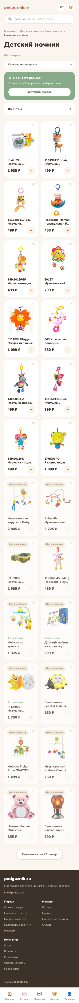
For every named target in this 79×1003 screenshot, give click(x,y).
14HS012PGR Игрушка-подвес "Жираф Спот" (20, 282)
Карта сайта (12, 969)
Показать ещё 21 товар (39, 854)
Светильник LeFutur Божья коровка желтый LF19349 (56, 704)
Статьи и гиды (13, 907)
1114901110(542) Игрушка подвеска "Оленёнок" (56, 162)
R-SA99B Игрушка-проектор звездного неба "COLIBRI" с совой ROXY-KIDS (21, 709)
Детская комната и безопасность (41, 31)
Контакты (10, 951)
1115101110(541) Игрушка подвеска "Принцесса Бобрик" (20, 222)
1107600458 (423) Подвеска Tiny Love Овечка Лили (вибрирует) (57, 580)
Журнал (24, 996)
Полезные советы (15, 913)
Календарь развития (17, 925)
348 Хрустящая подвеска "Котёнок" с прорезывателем (57, 341)
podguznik (16, 7)
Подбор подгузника (55, 919)
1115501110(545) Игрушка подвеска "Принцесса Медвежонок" (56, 401)
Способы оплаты (14, 963)
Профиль (69, 996)
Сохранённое (61, 7)
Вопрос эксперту (15, 919)
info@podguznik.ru (15, 892)
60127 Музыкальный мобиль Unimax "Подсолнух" (55, 282)
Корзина (71, 7)
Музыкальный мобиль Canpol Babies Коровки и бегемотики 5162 (57, 769)
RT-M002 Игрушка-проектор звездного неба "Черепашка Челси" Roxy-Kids (20, 580)
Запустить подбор (39, 92)
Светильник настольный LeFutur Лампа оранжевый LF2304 (55, 828)
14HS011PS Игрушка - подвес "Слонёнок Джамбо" (21, 461)
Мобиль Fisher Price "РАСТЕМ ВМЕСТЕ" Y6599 (19, 769)
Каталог (47, 907)
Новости (9, 931)
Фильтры (15, 109)
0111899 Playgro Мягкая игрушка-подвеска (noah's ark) (20, 341)
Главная (9, 996)
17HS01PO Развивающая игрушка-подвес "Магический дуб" (57, 461)
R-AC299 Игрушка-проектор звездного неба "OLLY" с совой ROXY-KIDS (19, 162)
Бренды (47, 913)
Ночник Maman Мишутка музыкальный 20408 (19, 828)
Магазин (10, 31)
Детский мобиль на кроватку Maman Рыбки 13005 (56, 645)
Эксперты (39, 996)
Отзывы (47, 925)
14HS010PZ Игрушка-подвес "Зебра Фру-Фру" (21, 401)
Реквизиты (11, 957)
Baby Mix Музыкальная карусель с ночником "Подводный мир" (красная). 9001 (57, 521)
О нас (7, 945)
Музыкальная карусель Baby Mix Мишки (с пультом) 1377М (19, 521)
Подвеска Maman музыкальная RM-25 (57, 222)
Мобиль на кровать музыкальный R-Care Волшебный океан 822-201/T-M (20, 645)
